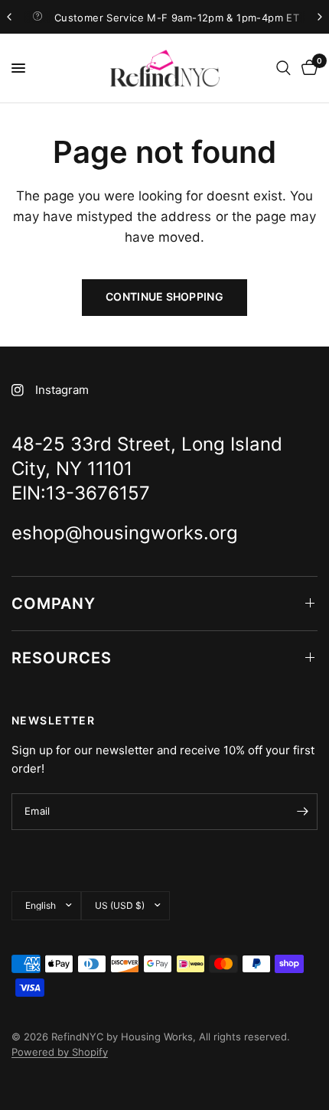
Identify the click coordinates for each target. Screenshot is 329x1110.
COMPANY (53, 603)
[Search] (283, 68)
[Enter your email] (302, 811)
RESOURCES (61, 658)
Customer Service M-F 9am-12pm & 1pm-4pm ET (176, 17)
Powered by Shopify (59, 1052)
